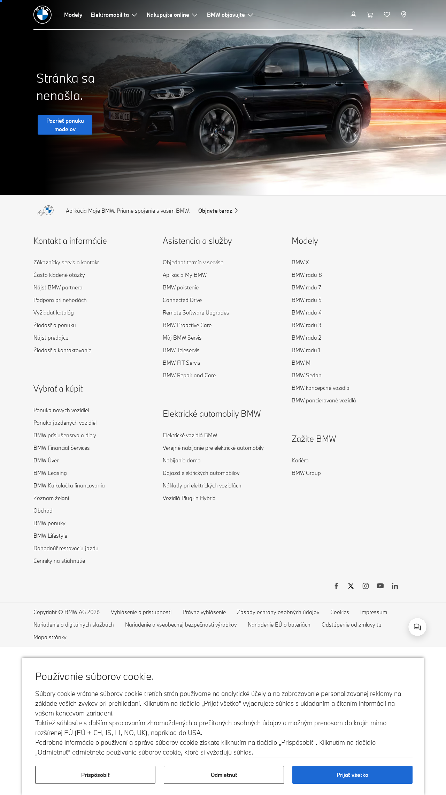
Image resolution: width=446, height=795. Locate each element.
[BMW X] (351, 587)
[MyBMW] (354, 14)
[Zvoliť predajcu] (404, 14)
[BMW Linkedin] (395, 587)
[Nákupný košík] (371, 14)
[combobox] (417, 627)
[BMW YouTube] (380, 587)
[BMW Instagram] (365, 587)
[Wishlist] (387, 14)
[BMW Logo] (42, 15)
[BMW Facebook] (336, 587)
